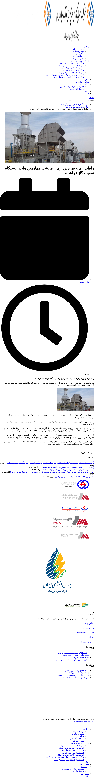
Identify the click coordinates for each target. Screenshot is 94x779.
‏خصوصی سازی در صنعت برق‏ (72, 86)
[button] (91, 98)
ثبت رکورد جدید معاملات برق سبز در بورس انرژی (74, 476)
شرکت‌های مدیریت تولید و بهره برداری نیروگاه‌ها (64, 75)
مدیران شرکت (78, 58)
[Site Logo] (51, 42)
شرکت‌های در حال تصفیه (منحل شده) (69, 77)
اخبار (87, 79)
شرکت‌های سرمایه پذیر (79, 61)
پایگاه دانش (84, 84)
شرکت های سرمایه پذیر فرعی (71, 63)
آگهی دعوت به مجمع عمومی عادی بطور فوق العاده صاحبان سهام (67, 467)
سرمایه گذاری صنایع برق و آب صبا (75, 104)
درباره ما (85, 47)
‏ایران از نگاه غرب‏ (77, 89)
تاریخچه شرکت (78, 49)
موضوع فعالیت (78, 51)
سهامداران (80, 54)
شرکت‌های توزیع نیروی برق (73, 70)
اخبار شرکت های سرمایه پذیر (77, 107)
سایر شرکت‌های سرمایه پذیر (72, 68)
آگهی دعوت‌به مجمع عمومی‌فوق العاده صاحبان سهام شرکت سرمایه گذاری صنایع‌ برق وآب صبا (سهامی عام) (50, 463)
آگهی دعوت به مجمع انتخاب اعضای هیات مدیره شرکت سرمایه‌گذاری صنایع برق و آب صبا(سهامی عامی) (52, 472)
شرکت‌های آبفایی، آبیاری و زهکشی (70, 72)
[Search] (70, 100)
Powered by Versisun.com (84, 721)
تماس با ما (85, 91)
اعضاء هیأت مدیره (77, 56)
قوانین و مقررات (82, 82)
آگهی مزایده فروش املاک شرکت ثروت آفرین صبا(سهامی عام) (68, 470)
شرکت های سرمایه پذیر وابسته (71, 65)
